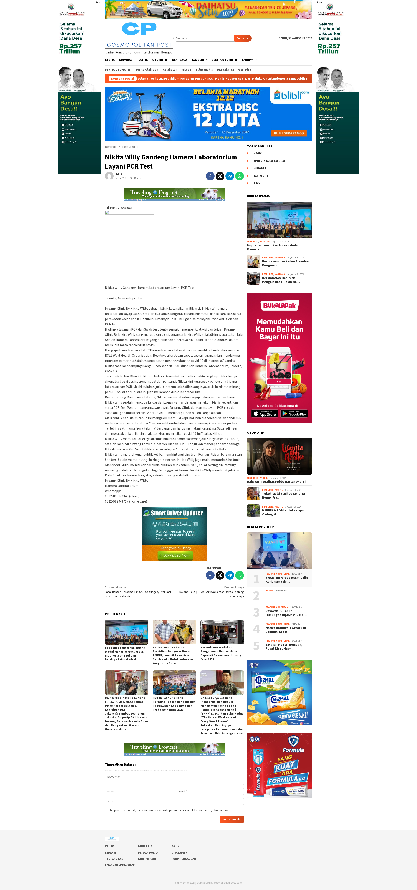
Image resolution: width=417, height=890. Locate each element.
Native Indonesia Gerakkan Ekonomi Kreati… (286, 630)
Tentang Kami (114, 859)
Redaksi (110, 852)
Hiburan (283, 607)
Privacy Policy (148, 852)
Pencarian (243, 38)
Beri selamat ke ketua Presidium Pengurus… (286, 263)
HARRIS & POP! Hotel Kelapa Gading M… (283, 512)
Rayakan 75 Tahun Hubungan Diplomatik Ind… (286, 613)
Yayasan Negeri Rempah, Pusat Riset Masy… (284, 646)
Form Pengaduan (184, 859)
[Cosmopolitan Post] (139, 38)
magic (257, 153)
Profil (263, 478)
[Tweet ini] (220, 176)
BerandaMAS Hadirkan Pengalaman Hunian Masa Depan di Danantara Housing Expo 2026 (220, 653)
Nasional (265, 241)
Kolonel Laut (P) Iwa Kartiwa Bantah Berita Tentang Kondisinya (211, 591)
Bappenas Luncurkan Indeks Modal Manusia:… (272, 247)
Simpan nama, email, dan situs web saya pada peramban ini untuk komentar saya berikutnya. (169, 810)
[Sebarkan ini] (210, 176)
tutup (97, 2)
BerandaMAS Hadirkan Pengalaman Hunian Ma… (281, 280)
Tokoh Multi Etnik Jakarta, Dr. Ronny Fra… (284, 496)
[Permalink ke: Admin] (109, 176)
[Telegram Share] (229, 176)
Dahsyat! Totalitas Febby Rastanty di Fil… (278, 482)
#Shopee (259, 168)
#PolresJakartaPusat (269, 161)
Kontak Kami (147, 859)
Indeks (110, 846)
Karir (175, 846)
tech (257, 183)
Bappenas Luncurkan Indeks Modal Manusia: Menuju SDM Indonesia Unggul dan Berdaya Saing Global (125, 653)
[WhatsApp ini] (239, 176)
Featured (252, 241)
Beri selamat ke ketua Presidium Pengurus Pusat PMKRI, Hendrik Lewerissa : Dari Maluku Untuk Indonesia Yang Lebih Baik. (171, 79)
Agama (269, 590)
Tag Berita (260, 176)
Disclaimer (179, 852)
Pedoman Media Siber (120, 865)
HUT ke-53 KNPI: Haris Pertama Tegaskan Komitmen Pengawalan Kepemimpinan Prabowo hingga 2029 (174, 703)
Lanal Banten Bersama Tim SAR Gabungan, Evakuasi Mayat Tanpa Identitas (138, 591)
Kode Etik (145, 846)
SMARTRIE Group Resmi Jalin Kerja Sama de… (287, 580)
